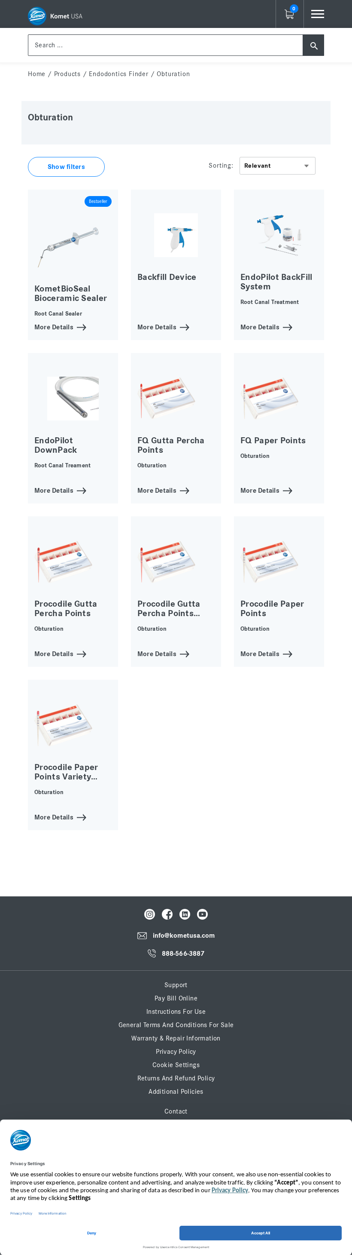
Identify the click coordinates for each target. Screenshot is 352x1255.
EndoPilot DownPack (55, 445)
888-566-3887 (183, 953)
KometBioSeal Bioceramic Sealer (70, 293)
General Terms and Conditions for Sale (176, 1025)
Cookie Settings (176, 1065)
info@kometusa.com (184, 936)
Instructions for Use (176, 1011)
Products (67, 74)
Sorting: (221, 165)
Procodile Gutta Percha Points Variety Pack (168, 613)
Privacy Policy (176, 1051)
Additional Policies (176, 1091)
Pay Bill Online (176, 998)
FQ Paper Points (273, 440)
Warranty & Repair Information (176, 1038)
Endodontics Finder (118, 74)
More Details (53, 326)
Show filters (66, 166)
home (37, 74)
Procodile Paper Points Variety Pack (66, 777)
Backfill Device (167, 277)
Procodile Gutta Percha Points (65, 608)
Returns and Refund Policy (176, 1078)
